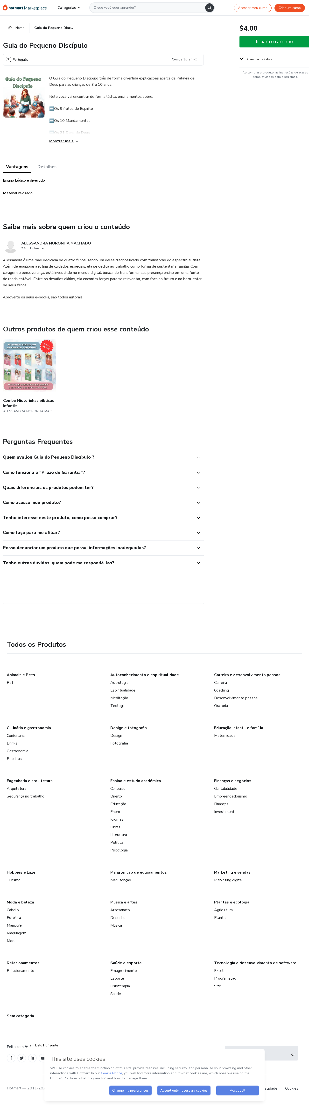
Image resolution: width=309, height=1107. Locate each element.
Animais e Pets (21, 675)
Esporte (117, 978)
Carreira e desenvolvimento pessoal (248, 675)
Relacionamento (20, 970)
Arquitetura (16, 788)
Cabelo (13, 910)
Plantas (220, 917)
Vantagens (17, 167)
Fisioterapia (120, 986)
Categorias (67, 7)
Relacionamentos (23, 963)
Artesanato (120, 910)
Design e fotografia (128, 728)
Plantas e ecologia (231, 902)
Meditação (119, 698)
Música (116, 925)
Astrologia (119, 682)
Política (116, 842)
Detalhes (46, 167)
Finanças (221, 804)
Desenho (118, 917)
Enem (115, 811)
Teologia (118, 705)
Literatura (118, 834)
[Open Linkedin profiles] (32, 1058)
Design (116, 735)
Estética (14, 917)
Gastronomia (17, 751)
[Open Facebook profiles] (11, 1058)
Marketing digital (228, 880)
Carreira (220, 682)
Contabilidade (225, 788)
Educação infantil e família (238, 728)
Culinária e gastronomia (29, 728)
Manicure (14, 925)
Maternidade (225, 735)
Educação (118, 804)
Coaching (221, 690)
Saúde (115, 993)
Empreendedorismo (230, 796)
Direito (116, 796)
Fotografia (119, 743)
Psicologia (119, 850)
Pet (10, 682)
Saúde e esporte (126, 963)
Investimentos (226, 811)
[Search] (209, 7)
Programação (225, 978)
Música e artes (123, 902)
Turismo (14, 880)
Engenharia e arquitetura (30, 781)
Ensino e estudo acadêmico (135, 781)
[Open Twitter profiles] (22, 1058)
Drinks (12, 743)
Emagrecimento (123, 970)
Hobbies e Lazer (22, 872)
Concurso (118, 788)
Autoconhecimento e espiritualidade (144, 675)
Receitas (14, 758)
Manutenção (120, 880)
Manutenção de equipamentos (138, 872)
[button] (98, 457)
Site (217, 986)
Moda (11, 940)
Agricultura (223, 910)
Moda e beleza (20, 902)
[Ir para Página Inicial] (26, 8)
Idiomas (116, 819)
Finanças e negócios (232, 781)
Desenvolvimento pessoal (236, 698)
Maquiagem (16, 933)
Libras (115, 827)
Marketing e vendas (232, 872)
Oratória (221, 705)
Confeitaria (16, 735)
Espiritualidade (122, 690)
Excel (219, 970)
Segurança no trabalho (25, 796)
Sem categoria (20, 1016)
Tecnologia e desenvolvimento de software (255, 963)
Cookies (291, 1088)
